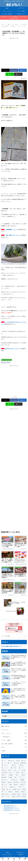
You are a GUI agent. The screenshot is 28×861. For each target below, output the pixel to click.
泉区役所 (4, 362)
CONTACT (20, 854)
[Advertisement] (14, 53)
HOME (7, 852)
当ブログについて (21, 852)
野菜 (9, 362)
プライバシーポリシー (7, 854)
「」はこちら (11, 229)
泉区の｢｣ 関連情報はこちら (12, 646)
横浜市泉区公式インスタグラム (12, 810)
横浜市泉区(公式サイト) (10, 805)
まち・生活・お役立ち (7, 359)
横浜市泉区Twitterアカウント (11, 808)
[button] (18, 74)
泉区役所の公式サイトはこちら (13, 348)
